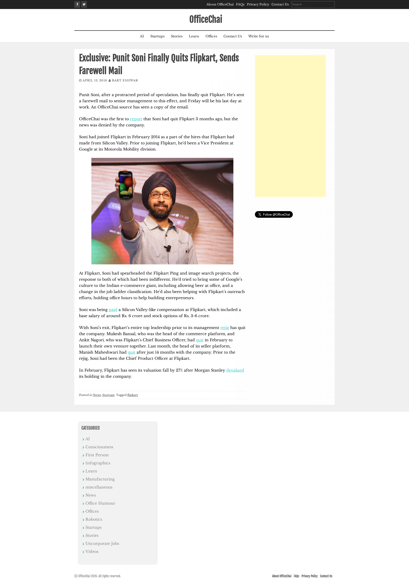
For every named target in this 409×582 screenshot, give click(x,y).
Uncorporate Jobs (102, 543)
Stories (176, 36)
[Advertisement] (290, 126)
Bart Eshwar (125, 80)
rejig (224, 327)
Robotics (93, 519)
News (97, 395)
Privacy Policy (258, 4)
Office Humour (100, 503)
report (136, 118)
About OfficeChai (220, 4)
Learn (194, 36)
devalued (235, 370)
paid (113, 309)
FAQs (240, 4)
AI (142, 36)
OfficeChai (205, 19)
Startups (157, 36)
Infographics (97, 463)
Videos (91, 551)
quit (200, 340)
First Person (97, 455)
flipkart (132, 395)
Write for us (258, 36)
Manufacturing (100, 479)
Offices (211, 36)
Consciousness (99, 446)
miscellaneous (98, 487)
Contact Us (280, 4)
